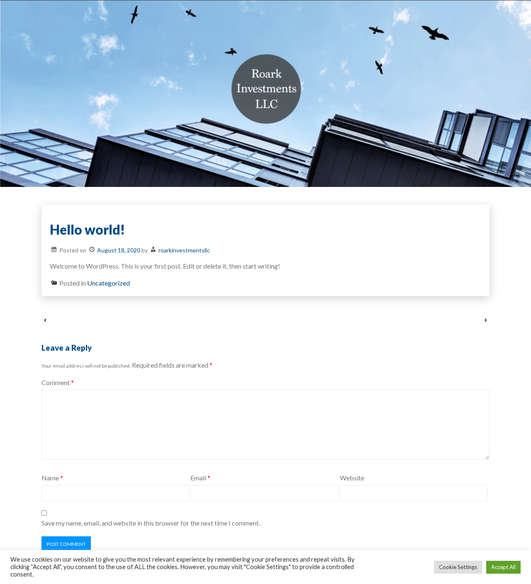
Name (52, 478)
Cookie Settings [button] (458, 567)
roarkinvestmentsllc (184, 250)
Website (352, 478)
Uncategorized (108, 283)
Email (200, 478)
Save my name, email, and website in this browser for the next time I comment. (150, 523)
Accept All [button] (503, 567)
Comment (57, 382)
